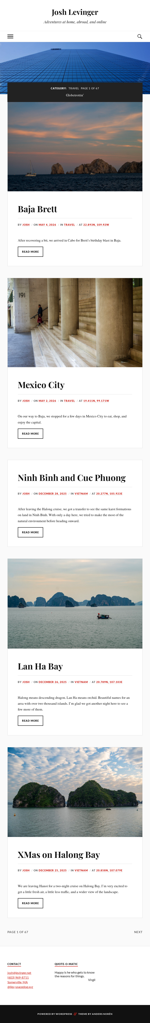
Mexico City (41, 384)
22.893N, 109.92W (96, 224)
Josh (26, 224)
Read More (30, 251)
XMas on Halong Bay (59, 854)
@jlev (11, 987)
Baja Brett (37, 208)
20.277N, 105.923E (109, 493)
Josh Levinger (75, 12)
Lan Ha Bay (40, 666)
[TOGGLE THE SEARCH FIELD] (140, 36)
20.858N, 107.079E (109, 870)
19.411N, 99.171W (96, 400)
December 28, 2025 (53, 493)
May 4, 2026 (47, 224)
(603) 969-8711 (18, 977)
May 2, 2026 (47, 400)
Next (138, 932)
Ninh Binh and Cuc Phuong (72, 477)
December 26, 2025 (53, 682)
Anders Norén (102, 1013)
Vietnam (81, 493)
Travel (69, 224)
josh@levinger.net (19, 973)
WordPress (64, 1013)
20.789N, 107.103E (109, 682)
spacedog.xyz (24, 987)
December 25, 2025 (53, 870)
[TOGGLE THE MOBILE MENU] (10, 36)
